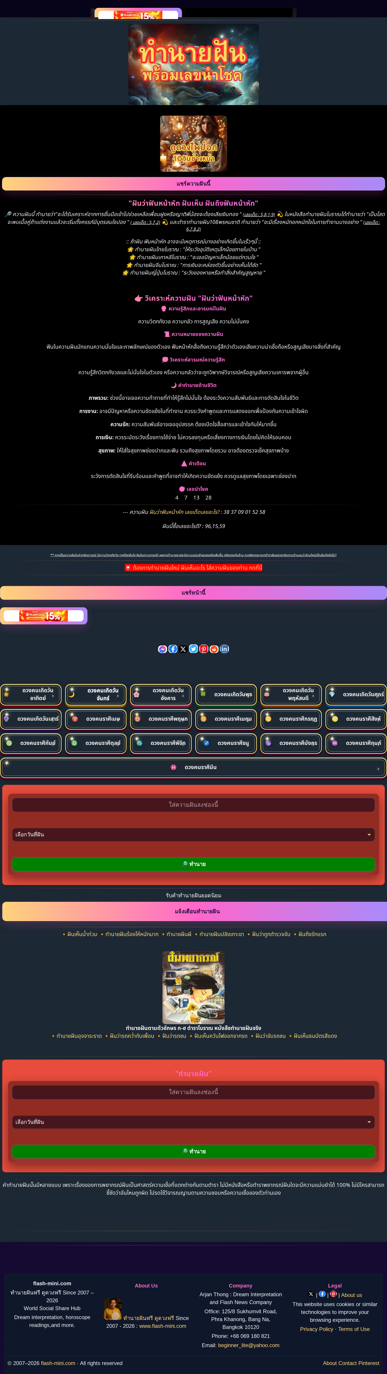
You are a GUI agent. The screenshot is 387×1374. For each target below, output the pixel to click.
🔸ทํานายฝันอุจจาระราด (76, 1035)
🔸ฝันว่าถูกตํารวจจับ (268, 934)
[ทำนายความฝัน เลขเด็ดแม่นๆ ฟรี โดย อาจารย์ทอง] (113, 1318)
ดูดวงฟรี (165, 1318)
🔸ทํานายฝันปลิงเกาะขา (219, 934)
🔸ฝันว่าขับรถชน (268, 1035)
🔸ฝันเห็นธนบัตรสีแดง (312, 1035)
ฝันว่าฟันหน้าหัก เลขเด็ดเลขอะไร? (185, 511)
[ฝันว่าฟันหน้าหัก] (193, 169)
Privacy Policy (316, 1329)
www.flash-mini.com (162, 1326)
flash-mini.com (58, 1363)
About (330, 1363)
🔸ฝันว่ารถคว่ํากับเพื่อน (129, 1035)
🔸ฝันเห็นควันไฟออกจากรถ (218, 1035)
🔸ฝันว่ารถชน (172, 1035)
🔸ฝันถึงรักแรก (309, 934)
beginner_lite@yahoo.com (249, 1345)
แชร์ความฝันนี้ (193, 184)
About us (351, 1295)
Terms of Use (354, 1329)
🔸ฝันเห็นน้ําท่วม (80, 934)
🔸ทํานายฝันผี (176, 934)
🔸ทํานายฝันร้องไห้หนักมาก (129, 934)
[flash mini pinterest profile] (334, 1295)
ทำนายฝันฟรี (138, 1318)
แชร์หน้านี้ (193, 593)
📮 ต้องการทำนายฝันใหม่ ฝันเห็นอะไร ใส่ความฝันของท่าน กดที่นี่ (193, 567)
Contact (347, 1363)
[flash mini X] (312, 1295)
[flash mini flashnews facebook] (323, 1295)
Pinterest (368, 1363)
